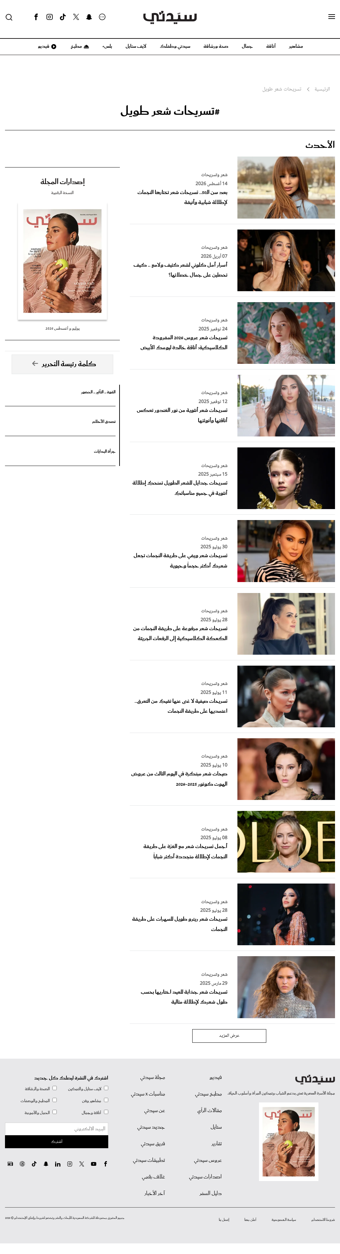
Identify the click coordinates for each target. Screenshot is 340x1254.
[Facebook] (36, 17)
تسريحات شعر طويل (281, 89)
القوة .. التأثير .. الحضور (98, 392)
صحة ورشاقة (216, 46)
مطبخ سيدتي (208, 1094)
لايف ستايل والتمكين (84, 1089)
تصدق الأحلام (104, 421)
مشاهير (296, 46)
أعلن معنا (250, 1220)
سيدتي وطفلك (175, 46)
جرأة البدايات (105, 451)
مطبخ (76, 46)
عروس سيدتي (208, 1160)
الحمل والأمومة (37, 1112)
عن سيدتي (154, 1111)
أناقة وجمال (91, 1112)
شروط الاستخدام (323, 1220)
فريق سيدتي (153, 1144)
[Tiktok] (62, 17)
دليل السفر (211, 1194)
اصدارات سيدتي (205, 1177)
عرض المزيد (229, 1036)
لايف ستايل (136, 46)
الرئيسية (322, 89)
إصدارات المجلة (63, 182)
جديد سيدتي (151, 1127)
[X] (76, 17)
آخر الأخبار (154, 1194)
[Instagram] (49, 17)
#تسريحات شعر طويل (170, 111)
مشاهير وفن (91, 1100)
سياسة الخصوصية (284, 1220)
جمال (247, 46)
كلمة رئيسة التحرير (69, 364)
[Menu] (331, 17)
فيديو (43, 46)
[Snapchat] (89, 17)
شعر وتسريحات (214, 175)
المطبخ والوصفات (35, 1100)
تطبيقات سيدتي (149, 1160)
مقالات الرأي (209, 1111)
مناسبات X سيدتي (148, 1094)
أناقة (271, 46)
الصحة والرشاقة (37, 1089)
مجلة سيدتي (152, 1078)
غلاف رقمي (153, 1177)
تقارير (217, 1144)
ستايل (216, 1127)
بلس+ (107, 46)
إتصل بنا (224, 1220)
